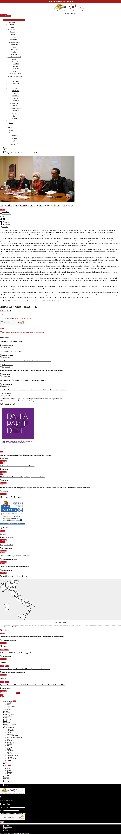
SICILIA (15, 98)
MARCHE (16, 86)
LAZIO (16, 78)
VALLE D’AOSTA (16, 108)
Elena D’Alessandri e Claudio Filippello (13, 672)
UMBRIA (15, 106)
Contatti (5, 828)
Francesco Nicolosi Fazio (9, 559)
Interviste (14, 135)
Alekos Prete (6, 374)
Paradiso (3, 534)
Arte (11, 120)
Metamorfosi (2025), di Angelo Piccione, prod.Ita (16, 653)
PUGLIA (15, 93)
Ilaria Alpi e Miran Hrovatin (24, 332)
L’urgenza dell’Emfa (6, 545)
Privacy (5, 830)
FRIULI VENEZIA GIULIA (15, 76)
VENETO (16, 110)
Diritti (14, 52)
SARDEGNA (15, 96)
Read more (3, 461)
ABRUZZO (16, 64)
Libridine (11, 128)
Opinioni (2, 531)
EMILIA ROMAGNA (16, 74)
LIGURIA (16, 81)
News (1, 452)
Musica (11, 130)
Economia (12, 34)
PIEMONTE (15, 91)
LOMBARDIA (16, 83)
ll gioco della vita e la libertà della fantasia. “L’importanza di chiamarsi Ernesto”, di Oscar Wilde (32, 685)
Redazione (5, 212)
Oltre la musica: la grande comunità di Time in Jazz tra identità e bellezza (25, 669)
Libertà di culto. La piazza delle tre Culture (15, 556)
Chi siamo (6, 825)
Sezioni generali (13, 22)
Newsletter (14, 138)
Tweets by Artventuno (6, 800)
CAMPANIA (15, 71)
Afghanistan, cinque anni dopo (11, 351)
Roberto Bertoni (7, 384)
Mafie (14, 47)
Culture (12, 32)
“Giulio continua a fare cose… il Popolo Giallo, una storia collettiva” (22, 477)
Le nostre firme (7, 827)
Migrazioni (14, 54)
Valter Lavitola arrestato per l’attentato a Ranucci (17, 466)
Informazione (12, 29)
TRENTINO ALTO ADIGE (16, 103)
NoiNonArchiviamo (38, 332)
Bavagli (14, 37)
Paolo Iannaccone (7, 365)
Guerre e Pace (14, 49)
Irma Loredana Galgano (9, 640)
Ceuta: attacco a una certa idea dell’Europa (14, 566)
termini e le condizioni (23, 319)
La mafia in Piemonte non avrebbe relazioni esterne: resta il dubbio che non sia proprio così (33, 390)
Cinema (11, 123)
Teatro (11, 133)
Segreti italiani (14, 44)
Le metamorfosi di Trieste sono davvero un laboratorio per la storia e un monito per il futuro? (32, 637)
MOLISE (15, 88)
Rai (14, 116)
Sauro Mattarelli (7, 570)
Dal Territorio (13, 62)
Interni (12, 24)
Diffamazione (14, 40)
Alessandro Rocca (7, 355)
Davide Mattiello (7, 394)
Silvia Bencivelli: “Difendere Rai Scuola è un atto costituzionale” (23, 380)
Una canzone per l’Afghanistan (11, 342)
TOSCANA (16, 101)
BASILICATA (16, 66)
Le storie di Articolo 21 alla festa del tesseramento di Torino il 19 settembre (26, 455)
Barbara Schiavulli (7, 345)
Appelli (14, 59)
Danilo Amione (6, 656)
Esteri (12, 27)
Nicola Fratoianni (7, 548)
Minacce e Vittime (14, 42)
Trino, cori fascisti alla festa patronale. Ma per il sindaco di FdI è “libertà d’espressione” (32, 371)
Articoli (2, 210)
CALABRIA (16, 69)
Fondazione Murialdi (9, 332)
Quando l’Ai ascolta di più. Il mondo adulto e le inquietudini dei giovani (25, 361)
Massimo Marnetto (7, 538)
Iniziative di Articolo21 (14, 57)
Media (14, 113)
